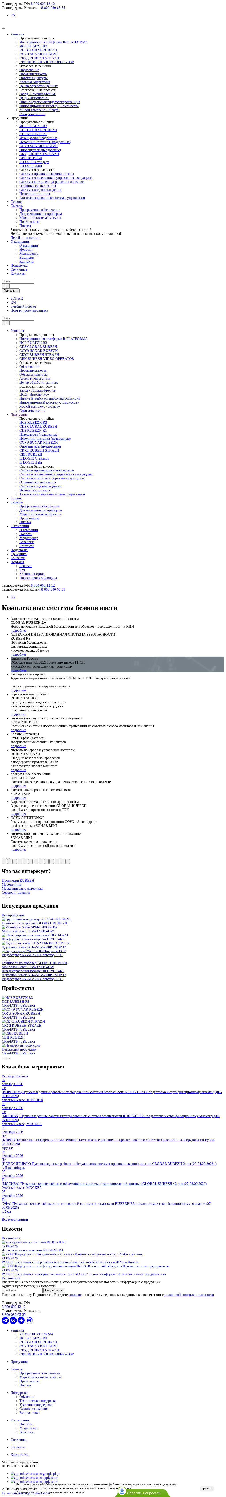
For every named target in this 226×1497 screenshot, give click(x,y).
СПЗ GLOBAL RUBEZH (38, 50)
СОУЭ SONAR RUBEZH (38, 54)
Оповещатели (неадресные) (40, 150)
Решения (17, 34)
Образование (29, 70)
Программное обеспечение (39, 210)
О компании (20, 241)
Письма (25, 225)
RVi (13, 302)
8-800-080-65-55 (53, 8)
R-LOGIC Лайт (30, 166)
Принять (206, 1488)
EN (13, 15)
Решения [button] (17, 331)
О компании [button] (20, 526)
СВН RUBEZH (30, 158)
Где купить (19, 269)
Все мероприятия (15, 1076)
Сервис (16, 202)
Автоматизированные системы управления (52, 198)
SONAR (17, 298)
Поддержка (19, 265)
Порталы (10, 290)
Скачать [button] (17, 502)
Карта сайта (19, 1455)
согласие (75, 1295)
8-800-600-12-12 (43, 4)
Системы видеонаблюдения (40, 190)
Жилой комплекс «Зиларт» (39, 110)
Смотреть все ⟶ (32, 114)
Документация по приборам (40, 214)
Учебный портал (23, 306)
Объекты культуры (33, 78)
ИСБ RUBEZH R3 (33, 46)
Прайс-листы (29, 221)
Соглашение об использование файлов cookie (49, 1492)
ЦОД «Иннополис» (34, 98)
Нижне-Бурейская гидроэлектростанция (49, 102)
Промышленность (33, 74)
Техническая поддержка (37, 1401)
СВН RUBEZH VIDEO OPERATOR (46, 62)
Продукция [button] (19, 414)
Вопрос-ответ (29, 1412)
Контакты (26, 261)
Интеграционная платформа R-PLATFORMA (53, 42)
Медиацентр (28, 253)
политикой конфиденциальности (189, 1295)
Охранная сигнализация (37, 186)
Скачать (17, 206)
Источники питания (34, 194)
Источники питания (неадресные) (45, 142)
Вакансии (26, 257)
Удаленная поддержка (35, 1405)
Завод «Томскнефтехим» (37, 94)
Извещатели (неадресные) (38, 138)
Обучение (26, 1397)
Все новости (11, 1238)
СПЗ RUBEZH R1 (33, 134)
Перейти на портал (25, 237)
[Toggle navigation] (3, 28)
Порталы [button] (17, 562)
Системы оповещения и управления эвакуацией (55, 178)
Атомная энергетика (34, 82)
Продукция (19, 1362)
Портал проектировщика (29, 310)
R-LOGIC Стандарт (34, 162)
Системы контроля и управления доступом (51, 182)
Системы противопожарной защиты (46, 174)
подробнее (18, 630)
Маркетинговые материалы (40, 217)
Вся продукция (13, 915)
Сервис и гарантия (33, 1408)
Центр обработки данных (38, 86)
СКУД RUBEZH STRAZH (39, 58)
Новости (25, 249)
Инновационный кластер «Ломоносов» (49, 106)
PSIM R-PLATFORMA (36, 1334)
